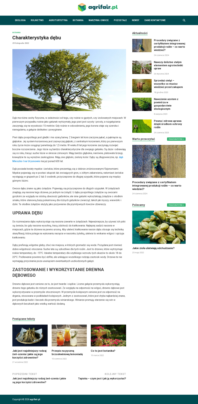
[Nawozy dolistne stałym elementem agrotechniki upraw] (142, 62)
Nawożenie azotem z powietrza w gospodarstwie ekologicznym (166, 104)
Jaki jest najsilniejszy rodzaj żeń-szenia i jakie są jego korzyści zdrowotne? (29, 354)
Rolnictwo (37, 20)
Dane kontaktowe (155, 20)
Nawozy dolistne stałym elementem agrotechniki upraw (168, 65)
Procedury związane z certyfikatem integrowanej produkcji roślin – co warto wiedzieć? (169, 45)
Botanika (78, 20)
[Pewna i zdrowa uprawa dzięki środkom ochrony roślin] (142, 121)
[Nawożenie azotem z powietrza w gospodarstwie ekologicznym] (142, 99)
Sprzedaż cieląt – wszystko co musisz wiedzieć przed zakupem (168, 84)
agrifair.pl (35, 399)
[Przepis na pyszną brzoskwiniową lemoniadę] (69, 336)
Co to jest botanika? (103, 350)
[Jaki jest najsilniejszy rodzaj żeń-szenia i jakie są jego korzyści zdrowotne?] (30, 336)
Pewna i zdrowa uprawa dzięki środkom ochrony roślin (168, 124)
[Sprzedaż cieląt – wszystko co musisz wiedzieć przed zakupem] (142, 80)
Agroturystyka (58, 20)
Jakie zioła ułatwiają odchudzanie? (153, 248)
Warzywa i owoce (99, 20)
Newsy (135, 20)
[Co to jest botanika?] (108, 336)
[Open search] (184, 20)
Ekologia (20, 20)
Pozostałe (120, 20)
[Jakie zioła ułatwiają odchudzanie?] (159, 227)
